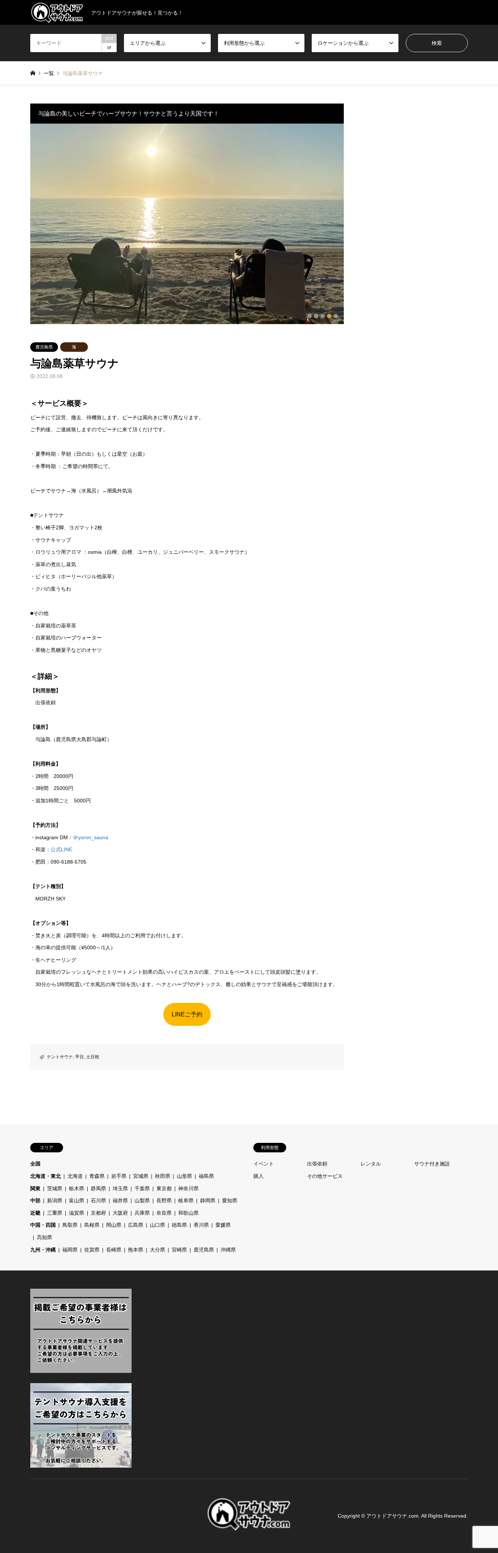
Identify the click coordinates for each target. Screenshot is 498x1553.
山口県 (157, 1225)
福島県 (206, 1176)
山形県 (184, 1176)
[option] (187, 224)
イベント (263, 1164)
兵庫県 (142, 1213)
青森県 (97, 1176)
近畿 (35, 1213)
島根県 (92, 1225)
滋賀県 (76, 1213)
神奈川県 (188, 1188)
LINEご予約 (187, 1014)
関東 (35, 1188)
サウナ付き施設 (432, 1164)
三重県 (54, 1213)
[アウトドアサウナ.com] (249, 1529)
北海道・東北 (45, 1176)
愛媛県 (223, 1225)
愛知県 (229, 1200)
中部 (35, 1200)
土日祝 (92, 1056)
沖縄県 (228, 1250)
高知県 (44, 1237)
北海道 (75, 1176)
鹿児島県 (44, 347)
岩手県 (119, 1176)
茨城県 (54, 1188)
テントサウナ (60, 1056)
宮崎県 (179, 1250)
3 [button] (322, 316)
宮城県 (140, 1176)
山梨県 (142, 1200)
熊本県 (135, 1250)
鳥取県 (70, 1225)
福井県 (120, 1200)
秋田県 (162, 1176)
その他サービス (327, 1176)
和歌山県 (188, 1213)
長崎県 (113, 1250)
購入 (258, 1176)
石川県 (98, 1200)
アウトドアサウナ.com (392, 1516)
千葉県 (142, 1188)
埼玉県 (120, 1188)
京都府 (98, 1213)
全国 (35, 1164)
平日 (79, 1056)
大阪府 (120, 1213)
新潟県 (54, 1200)
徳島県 (179, 1225)
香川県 (201, 1225)
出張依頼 (317, 1164)
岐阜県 (186, 1200)
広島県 (135, 1225)
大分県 (157, 1250)
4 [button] (329, 316)
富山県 (76, 1200)
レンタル (371, 1164)
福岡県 (70, 1250)
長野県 (164, 1200)
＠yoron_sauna (90, 837)
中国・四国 (43, 1225)
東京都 (164, 1188)
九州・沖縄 (43, 1250)
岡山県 (113, 1225)
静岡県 (207, 1200)
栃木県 (76, 1188)
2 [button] (316, 316)
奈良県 (164, 1213)
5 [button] (336, 316)
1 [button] (309, 316)
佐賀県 (92, 1250)
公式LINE (61, 849)
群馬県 (98, 1188)
